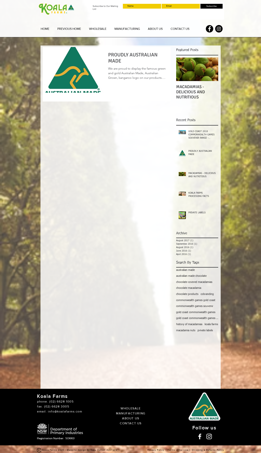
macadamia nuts (185, 330)
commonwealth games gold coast (195, 300)
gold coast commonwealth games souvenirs (197, 318)
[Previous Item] (182, 69)
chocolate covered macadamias (194, 282)
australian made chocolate (191, 276)
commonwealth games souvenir (194, 306)
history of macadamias (189, 324)
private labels (205, 330)
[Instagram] (219, 28)
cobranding (207, 294)
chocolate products (187, 294)
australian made (185, 270)
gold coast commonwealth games (195, 312)
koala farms (211, 324)
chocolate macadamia (188, 288)
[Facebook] (209, 28)
